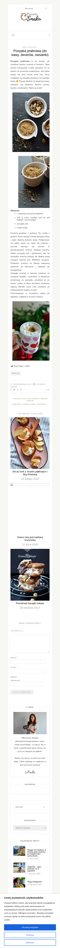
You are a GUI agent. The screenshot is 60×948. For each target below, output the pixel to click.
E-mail (13, 667)
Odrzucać (30, 942)
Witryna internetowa (15, 678)
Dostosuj (30, 935)
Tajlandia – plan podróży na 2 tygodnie (34, 869)
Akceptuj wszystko (30, 927)
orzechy (16, 373)
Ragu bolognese (34, 882)
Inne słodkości (29, 47)
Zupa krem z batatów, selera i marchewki (29, 404)
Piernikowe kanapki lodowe (30, 603)
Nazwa (13, 658)
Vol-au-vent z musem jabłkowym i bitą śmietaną (30, 473)
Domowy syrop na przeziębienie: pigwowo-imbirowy (30, 399)
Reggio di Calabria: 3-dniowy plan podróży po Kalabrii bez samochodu (37, 853)
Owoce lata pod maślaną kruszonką (30, 538)
